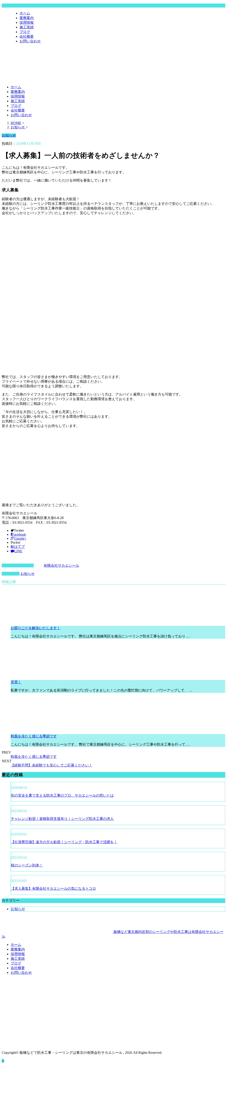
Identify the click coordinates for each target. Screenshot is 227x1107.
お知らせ (27, 574)
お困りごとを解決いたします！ (35, 628)
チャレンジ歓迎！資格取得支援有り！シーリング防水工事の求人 (62, 819)
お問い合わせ (30, 41)
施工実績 (27, 27)
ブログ (25, 32)
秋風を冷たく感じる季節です (34, 736)
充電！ (16, 682)
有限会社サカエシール (61, 565)
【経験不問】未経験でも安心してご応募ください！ (51, 765)
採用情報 (27, 22)
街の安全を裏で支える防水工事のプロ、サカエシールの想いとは (62, 795)
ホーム (25, 13)
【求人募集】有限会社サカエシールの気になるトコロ (53, 888)
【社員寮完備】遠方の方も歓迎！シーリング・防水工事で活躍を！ (64, 842)
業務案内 (27, 18)
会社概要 (27, 36)
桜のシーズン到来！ (27, 865)
